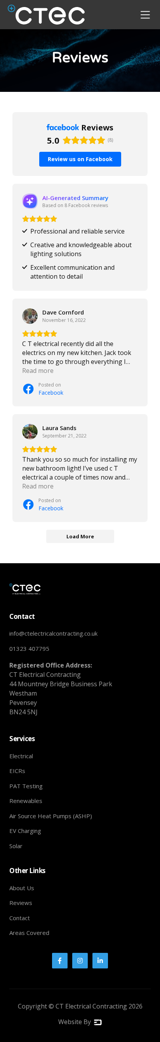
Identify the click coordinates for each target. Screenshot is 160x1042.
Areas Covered (29, 933)
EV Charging (25, 831)
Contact (19, 918)
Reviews (20, 903)
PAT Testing (26, 786)
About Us (21, 888)
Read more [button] (38, 370)
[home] (46, 15)
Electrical (21, 756)
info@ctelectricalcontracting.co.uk (53, 633)
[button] (145, 14)
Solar (16, 846)
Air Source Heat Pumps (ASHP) (50, 816)
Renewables (25, 801)
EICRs (17, 771)
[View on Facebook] (30, 316)
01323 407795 (29, 648)
